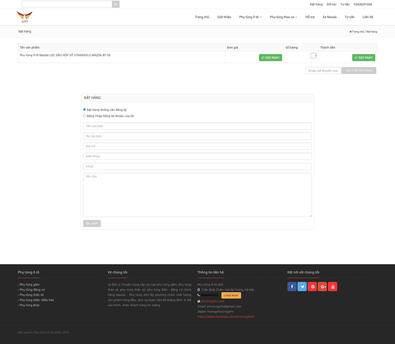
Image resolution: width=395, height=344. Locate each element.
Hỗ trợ (310, 17)
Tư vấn (345, 4)
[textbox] (67, 4)
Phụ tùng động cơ (32, 290)
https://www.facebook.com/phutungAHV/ (226, 317)
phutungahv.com (212, 301)
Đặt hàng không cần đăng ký (107, 110)
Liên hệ (368, 17)
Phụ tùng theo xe (282, 17)
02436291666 (363, 4)
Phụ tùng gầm (29, 284)
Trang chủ (202, 17)
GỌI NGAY (272, 57)
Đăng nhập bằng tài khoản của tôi (110, 116)
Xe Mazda (330, 17)
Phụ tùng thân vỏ (31, 295)
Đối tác (331, 4)
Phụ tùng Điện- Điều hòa (36, 300)
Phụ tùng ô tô (249, 17)
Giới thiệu (224, 17)
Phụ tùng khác (29, 305)
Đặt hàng (316, 4)
